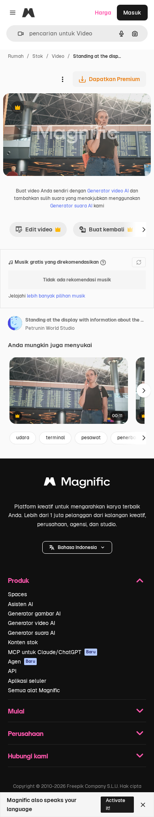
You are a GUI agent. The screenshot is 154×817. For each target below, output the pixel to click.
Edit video (33, 231)
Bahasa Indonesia (77, 547)
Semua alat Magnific (34, 690)
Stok (37, 56)
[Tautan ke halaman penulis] (15, 324)
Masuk (132, 12)
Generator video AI (108, 191)
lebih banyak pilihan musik (56, 296)
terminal (55, 437)
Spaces (17, 594)
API (12, 671)
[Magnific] (77, 483)
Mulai (16, 711)
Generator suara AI (71, 206)
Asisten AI (20, 604)
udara (22, 437)
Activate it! (115, 804)
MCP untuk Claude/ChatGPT (52, 652)
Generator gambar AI (34, 613)
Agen (21, 661)
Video (58, 56)
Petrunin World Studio (50, 328)
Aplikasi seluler (27, 680)
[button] (77, 547)
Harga (103, 12)
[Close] (143, 805)
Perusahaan (25, 733)
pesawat (91, 437)
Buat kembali (101, 231)
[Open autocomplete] (17, 34)
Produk (18, 580)
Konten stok (23, 642)
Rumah (16, 56)
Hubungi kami (28, 756)
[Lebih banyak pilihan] (62, 79)
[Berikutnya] (144, 229)
